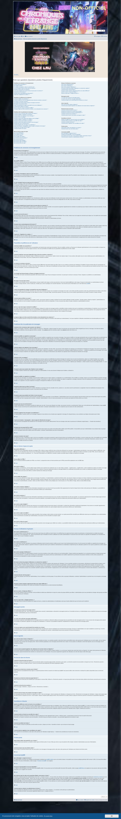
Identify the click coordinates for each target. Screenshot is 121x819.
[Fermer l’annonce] (106, 42)
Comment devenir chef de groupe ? (68, 89)
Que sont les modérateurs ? (67, 85)
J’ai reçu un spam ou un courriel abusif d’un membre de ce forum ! (74, 100)
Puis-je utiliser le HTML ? (19, 134)
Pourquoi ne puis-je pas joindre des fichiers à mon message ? (26, 122)
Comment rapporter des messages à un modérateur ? (24, 124)
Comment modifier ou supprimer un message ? (23, 114)
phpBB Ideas (81, 768)
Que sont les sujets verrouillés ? (20, 141)
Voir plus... (16, 74)
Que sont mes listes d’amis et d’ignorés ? (69, 104)
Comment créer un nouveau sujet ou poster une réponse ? (25, 113)
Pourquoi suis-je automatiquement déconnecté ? (23, 93)
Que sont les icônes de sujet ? (20, 142)
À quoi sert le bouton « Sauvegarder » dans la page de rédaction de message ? (29, 125)
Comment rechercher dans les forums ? (69, 110)
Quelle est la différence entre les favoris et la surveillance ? (73, 119)
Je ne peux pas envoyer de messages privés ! (70, 97)
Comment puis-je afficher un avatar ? (21, 106)
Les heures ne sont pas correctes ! (21, 101)
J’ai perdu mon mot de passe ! (20, 91)
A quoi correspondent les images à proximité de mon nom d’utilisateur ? (28, 105)
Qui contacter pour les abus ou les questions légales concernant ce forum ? (76, 135)
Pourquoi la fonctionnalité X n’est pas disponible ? (71, 134)
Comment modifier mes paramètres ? (21, 98)
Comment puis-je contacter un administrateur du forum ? (72, 136)
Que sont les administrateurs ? (67, 84)
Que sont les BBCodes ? (19, 132)
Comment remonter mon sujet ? (20, 128)
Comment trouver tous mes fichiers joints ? (70, 128)
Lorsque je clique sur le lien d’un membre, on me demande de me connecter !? (31, 108)
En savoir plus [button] (48, 816)
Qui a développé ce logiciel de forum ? (69, 133)
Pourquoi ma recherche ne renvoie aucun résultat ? (71, 111)
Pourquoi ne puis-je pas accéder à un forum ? (23, 120)
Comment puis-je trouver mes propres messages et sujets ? (73, 115)
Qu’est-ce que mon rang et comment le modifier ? (24, 107)
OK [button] (112, 816)
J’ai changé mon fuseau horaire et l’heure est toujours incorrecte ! (27, 102)
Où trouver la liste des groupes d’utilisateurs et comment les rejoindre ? (75, 88)
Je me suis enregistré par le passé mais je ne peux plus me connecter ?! (28, 90)
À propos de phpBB (41, 760)
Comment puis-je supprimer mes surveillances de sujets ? (73, 123)
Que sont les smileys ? (18, 135)
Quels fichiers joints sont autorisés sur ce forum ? (71, 127)
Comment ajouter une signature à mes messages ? (24, 115)
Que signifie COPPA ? (18, 85)
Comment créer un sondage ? (20, 117)
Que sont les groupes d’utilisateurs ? (68, 86)
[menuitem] (22, 36)
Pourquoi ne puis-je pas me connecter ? (22, 89)
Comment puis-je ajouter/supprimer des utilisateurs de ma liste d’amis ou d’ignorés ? (78, 105)
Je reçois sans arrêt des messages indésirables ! (71, 98)
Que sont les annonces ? (19, 139)
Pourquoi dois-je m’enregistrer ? (20, 84)
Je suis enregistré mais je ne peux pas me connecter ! (25, 88)
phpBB (88, 283)
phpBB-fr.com (62, 804)
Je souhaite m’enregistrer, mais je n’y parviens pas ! (24, 86)
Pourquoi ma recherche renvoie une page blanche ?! (71, 112)
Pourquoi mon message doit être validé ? (22, 127)
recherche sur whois (98, 776)
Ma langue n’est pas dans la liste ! (20, 103)
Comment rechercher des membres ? (68, 113)
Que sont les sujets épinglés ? (20, 140)
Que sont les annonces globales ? (20, 137)
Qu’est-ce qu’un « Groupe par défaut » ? (69, 91)
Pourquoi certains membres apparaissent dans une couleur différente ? (75, 90)
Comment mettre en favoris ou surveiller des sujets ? (71, 120)
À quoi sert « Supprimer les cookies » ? (22, 94)
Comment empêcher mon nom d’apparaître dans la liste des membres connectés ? (30, 100)
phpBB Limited (50, 759)
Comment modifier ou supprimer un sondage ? (23, 119)
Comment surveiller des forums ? (68, 122)
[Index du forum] (60, 17)
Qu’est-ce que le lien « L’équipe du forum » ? (70, 93)
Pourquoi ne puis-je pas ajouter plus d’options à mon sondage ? (26, 118)
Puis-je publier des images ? (19, 136)
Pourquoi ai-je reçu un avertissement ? (21, 123)
